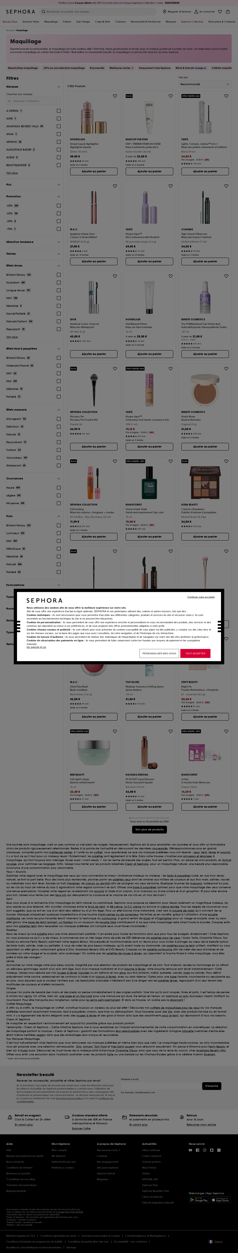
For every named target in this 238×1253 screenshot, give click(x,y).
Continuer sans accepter (201, 596)
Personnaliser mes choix (159, 653)
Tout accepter (195, 653)
